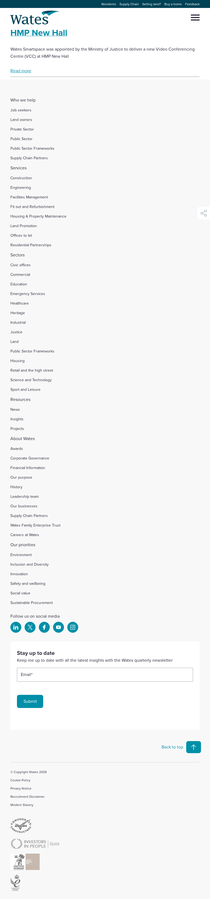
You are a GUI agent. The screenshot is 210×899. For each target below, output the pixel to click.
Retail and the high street (31, 370)
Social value (20, 593)
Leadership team (24, 496)
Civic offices (20, 265)
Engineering (20, 187)
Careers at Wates (24, 534)
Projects (17, 428)
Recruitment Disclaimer (27, 796)
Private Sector (22, 129)
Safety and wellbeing (27, 583)
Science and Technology (31, 380)
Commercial (20, 274)
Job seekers (20, 110)
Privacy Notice (20, 788)
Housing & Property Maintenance (38, 216)
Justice (16, 332)
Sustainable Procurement (31, 602)
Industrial (18, 322)
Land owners (21, 119)
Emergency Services (27, 293)
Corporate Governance (29, 458)
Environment (21, 554)
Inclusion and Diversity (29, 564)
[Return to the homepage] (35, 17)
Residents (108, 4)
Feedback (192, 4)
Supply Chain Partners (29, 158)
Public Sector (21, 138)
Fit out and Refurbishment (32, 206)
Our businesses (23, 506)
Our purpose (21, 477)
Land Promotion (23, 226)
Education (18, 284)
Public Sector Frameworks (32, 148)
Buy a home (173, 4)
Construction (21, 178)
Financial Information (27, 467)
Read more (20, 71)
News (15, 409)
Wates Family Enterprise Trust (35, 525)
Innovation (19, 574)
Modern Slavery (21, 804)
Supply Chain (129, 4)
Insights (17, 419)
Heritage (17, 313)
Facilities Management (29, 197)
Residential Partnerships (30, 245)
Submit (30, 701)
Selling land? (151, 4)
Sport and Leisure (25, 389)
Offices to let (21, 235)
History (16, 487)
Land (14, 341)
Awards (16, 448)
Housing (17, 360)
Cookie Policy (20, 780)
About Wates (22, 438)
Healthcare (19, 303)
